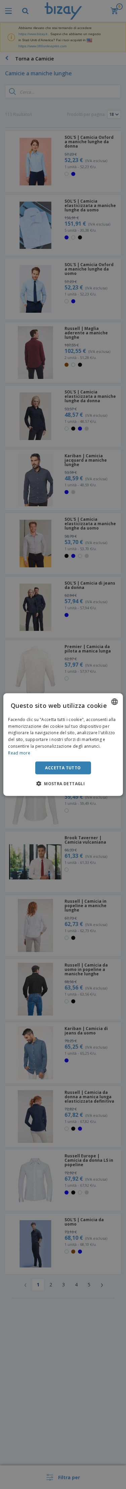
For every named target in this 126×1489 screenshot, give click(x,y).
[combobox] (114, 701)
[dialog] (63, 744)
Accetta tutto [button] (63, 767)
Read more (19, 753)
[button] (63, 783)
